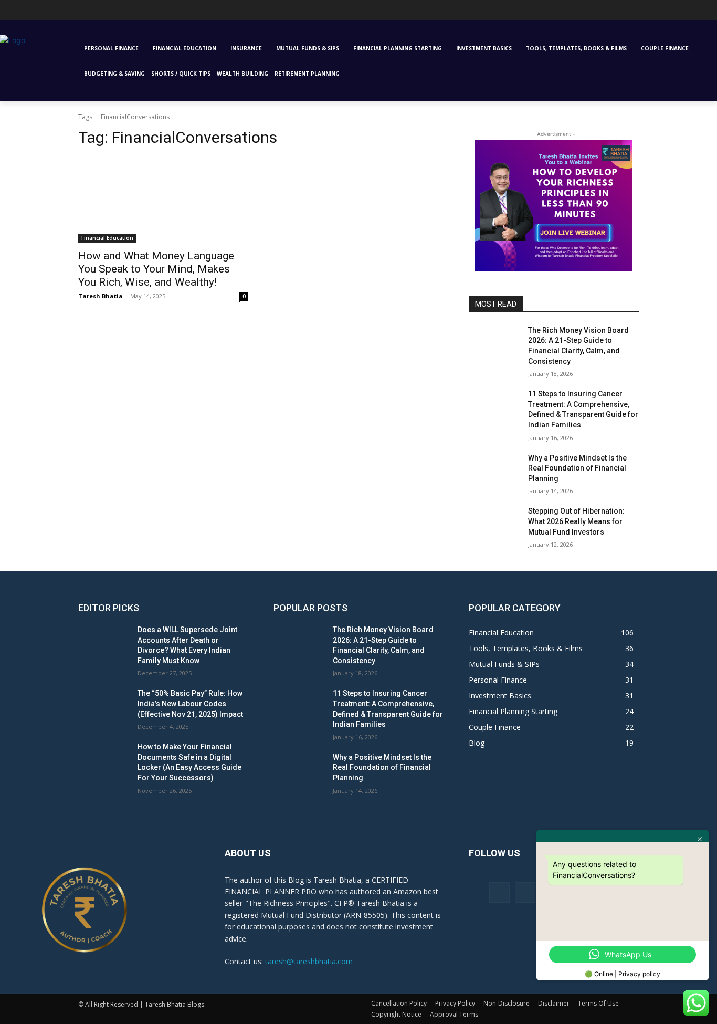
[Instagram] (20, 13)
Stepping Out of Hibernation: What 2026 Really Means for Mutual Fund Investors (576, 521)
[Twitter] (64, 13)
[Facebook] (499, 892)
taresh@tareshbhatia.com (309, 961)
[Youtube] (78, 13)
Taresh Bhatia (100, 296)
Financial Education (107, 238)
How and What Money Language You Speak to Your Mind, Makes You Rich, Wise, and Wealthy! (156, 268)
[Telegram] (49, 13)
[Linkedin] (35, 13)
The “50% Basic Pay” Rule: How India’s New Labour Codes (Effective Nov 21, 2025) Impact (190, 703)
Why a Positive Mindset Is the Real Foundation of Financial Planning (577, 468)
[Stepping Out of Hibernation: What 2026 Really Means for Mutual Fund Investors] (494, 524)
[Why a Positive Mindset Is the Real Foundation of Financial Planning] (494, 471)
